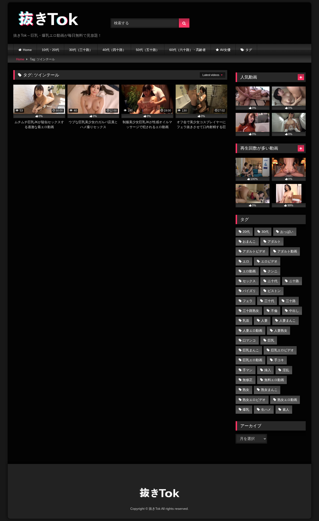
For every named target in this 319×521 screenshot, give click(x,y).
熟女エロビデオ (254, 400)
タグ (248, 50)
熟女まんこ (269, 390)
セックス (249, 281)
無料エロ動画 (274, 380)
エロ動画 (249, 271)
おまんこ (249, 241)
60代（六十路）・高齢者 (187, 50)
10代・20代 (50, 50)
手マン (247, 370)
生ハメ (266, 409)
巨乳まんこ (251, 350)
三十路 (291, 301)
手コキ (279, 360)
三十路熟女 (251, 311)
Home (27, 50)
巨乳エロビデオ (282, 350)
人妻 (264, 320)
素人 (286, 409)
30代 (265, 232)
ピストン (274, 291)
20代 (246, 232)
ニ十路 (294, 281)
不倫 (274, 311)
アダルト (274, 241)
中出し (294, 311)
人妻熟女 (280, 330)
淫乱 (286, 370)
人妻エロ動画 (252, 330)
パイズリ (249, 291)
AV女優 (225, 50)
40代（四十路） (114, 50)
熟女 (246, 390)
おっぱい (286, 232)
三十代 (269, 301)
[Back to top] (304, 507)
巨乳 (271, 340)
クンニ (272, 271)
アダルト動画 (287, 251)
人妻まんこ (287, 320)
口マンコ (249, 340)
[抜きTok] (48, 19)
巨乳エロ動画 (252, 360)
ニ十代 (272, 281)
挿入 (267, 370)
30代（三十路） (80, 50)
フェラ (247, 301)
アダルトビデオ (254, 251)
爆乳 (246, 409)
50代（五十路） (147, 50)
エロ (246, 261)
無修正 (247, 380)
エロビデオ (269, 261)
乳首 (246, 320)
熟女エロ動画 (287, 400)
